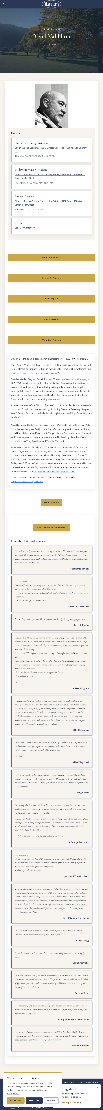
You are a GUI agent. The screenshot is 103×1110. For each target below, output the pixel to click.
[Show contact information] (4, 4)
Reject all (34, 1100)
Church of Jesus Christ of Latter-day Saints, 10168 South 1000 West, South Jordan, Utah (50, 176)
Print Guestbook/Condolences (51, 527)
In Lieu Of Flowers (51, 278)
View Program (51, 298)
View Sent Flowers (51, 340)
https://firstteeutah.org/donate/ (27, 481)
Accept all (15, 1100)
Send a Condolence (51, 257)
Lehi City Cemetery (25, 227)
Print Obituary (51, 502)
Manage (51, 1100)
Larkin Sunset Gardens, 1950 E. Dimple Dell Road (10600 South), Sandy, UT (51, 149)
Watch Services (51, 319)
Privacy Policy (13, 1093)
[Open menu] (97, 4)
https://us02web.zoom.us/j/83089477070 (54, 471)
